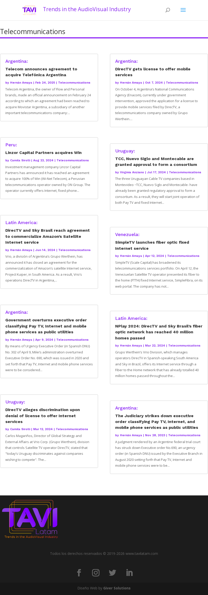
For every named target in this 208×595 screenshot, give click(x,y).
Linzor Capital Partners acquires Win (43, 149)
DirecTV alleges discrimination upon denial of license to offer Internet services (42, 412)
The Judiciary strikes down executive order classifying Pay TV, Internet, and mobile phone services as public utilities (156, 418)
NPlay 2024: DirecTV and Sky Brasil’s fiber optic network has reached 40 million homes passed (158, 328)
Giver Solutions (117, 588)
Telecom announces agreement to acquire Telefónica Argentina (41, 68)
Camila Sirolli (20, 160)
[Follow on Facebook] (79, 573)
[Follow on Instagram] (95, 573)
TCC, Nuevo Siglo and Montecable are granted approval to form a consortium (156, 158)
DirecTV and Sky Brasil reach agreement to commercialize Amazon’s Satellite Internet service (47, 232)
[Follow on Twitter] (112, 573)
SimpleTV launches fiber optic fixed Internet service (152, 241)
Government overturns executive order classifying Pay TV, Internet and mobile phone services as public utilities (46, 322)
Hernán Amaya (21, 82)
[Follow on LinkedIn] (129, 573)
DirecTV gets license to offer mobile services (152, 68)
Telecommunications (74, 82)
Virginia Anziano (132, 172)
